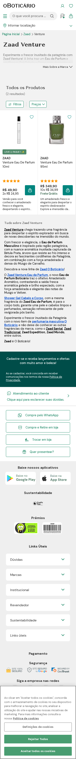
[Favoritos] (71, 6)
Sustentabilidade (23, 620)
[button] (31, 117)
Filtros (17, 104)
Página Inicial (11, 34)
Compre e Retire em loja (42, 427)
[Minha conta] (62, 6)
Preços (36, 104)
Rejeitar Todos (38, 739)
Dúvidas (16, 559)
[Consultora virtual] (62, 16)
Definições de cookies (38, 727)
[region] (38, 722)
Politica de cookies (26, 718)
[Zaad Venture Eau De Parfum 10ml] (19, 130)
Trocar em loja (42, 440)
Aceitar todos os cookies (38, 751)
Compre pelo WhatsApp (41, 415)
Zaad (27, 34)
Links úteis (18, 635)
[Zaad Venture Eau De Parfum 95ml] (56, 130)
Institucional (19, 590)
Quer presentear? (42, 452)
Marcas (16, 575)
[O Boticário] (19, 5)
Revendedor (19, 605)
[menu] (5, 16)
